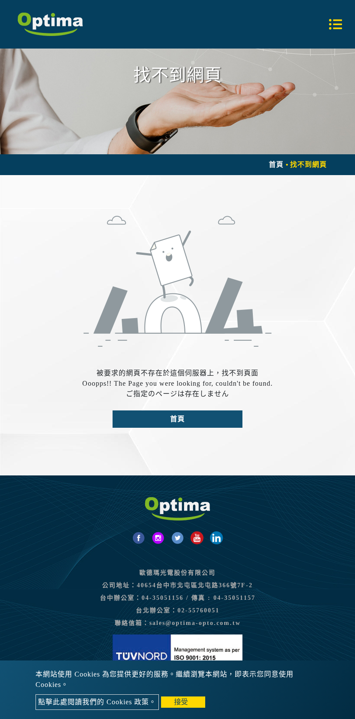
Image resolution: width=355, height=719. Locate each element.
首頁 (276, 164)
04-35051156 (163, 598)
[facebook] (138, 537)
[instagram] (158, 537)
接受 (181, 702)
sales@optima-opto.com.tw (195, 623)
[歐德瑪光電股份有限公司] (50, 24)
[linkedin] (216, 537)
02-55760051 (198, 610)
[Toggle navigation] (335, 24)
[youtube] (197, 537)
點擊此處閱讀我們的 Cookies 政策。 (97, 702)
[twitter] (177, 537)
